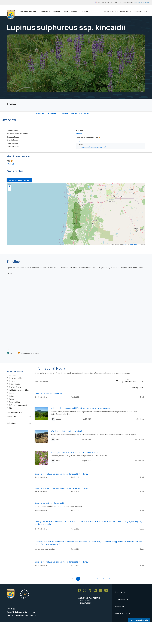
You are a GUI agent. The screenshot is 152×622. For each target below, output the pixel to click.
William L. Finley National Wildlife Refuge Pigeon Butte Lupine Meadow (80, 408)
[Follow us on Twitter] (90, 590)
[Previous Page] (73, 579)
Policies (119, 606)
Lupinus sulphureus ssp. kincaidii (93, 147)
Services (74, 11)
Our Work (85, 11)
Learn (65, 11)
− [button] (9, 189)
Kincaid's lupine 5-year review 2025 (49, 393)
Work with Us (123, 613)
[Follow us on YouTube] (106, 590)
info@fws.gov (85, 603)
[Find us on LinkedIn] (96, 590)
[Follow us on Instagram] (85, 590)
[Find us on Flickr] (101, 590)
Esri (124, 244)
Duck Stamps (124, 11)
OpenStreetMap (133, 244)
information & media (80, 113)
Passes (107, 11)
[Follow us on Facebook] (80, 590)
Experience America (27, 11)
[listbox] (134, 382)
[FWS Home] (11, 15)
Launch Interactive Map (19, 180)
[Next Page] (109, 579)
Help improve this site (139, 620)
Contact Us (122, 599)
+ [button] (9, 186)
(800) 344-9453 (85, 600)
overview (40, 113)
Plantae (79, 133)
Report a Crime (137, 11)
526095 (9, 164)
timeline (64, 113)
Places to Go (44, 11)
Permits (115, 11)
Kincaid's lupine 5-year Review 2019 (49, 503)
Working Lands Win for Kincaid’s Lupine (67, 431)
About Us (120, 592)
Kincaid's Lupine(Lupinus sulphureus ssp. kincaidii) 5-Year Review (62, 474)
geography (52, 113)
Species (56, 11)
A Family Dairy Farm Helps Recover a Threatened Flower (74, 452)
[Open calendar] (8, 416)
